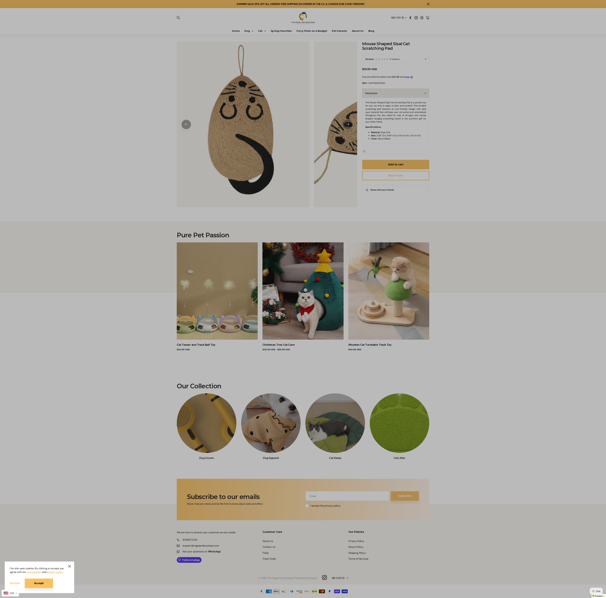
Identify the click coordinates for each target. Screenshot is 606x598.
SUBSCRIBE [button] (303, 64)
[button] (326, 23)
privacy (303, 80)
